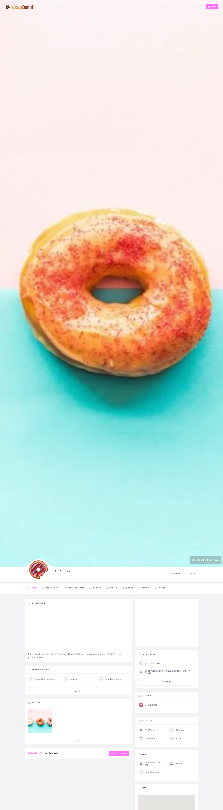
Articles (163, 6)
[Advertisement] (78, 631)
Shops (175, 6)
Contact (197, 6)
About (185, 6)
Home (153, 6)
